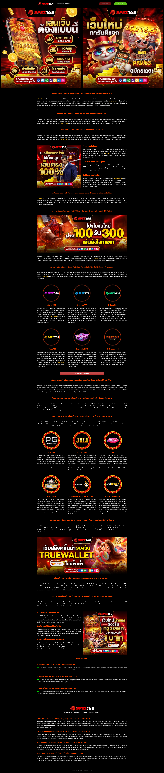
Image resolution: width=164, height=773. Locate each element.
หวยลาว (107, 153)
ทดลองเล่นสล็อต (68, 424)
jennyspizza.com (50, 726)
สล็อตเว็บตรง (60, 4)
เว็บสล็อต (40, 198)
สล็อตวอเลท (64, 139)
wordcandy (64, 123)
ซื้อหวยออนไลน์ (102, 588)
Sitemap (67, 4)
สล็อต (87, 165)
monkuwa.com (113, 101)
